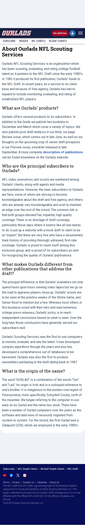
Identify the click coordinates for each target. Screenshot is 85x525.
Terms (6, 482)
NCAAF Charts (58, 41)
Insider (23, 41)
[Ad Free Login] (72, 33)
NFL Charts (38, 41)
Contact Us (28, 482)
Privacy (16, 482)
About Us (54, 482)
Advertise (42, 482)
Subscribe (9, 41)
